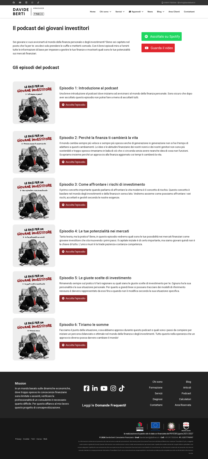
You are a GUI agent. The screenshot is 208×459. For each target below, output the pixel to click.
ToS (33, 439)
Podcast (186, 393)
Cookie (26, 439)
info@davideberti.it (187, 3)
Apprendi (136, 11)
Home (93, 11)
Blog (159, 11)
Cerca (39, 439)
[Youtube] (20, 2)
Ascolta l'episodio (75, 104)
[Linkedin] (26, 2)
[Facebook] (14, 2)
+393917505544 (169, 3)
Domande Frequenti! (110, 405)
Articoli (187, 387)
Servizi (118, 11)
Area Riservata (183, 404)
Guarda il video (161, 48)
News (150, 11)
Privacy (18, 439)
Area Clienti (174, 11)
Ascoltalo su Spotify (164, 37)
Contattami (189, 11)
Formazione (155, 387)
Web (45, 439)
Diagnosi (157, 399)
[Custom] (38, 2)
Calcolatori (185, 399)
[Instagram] (32, 2)
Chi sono (104, 11)
